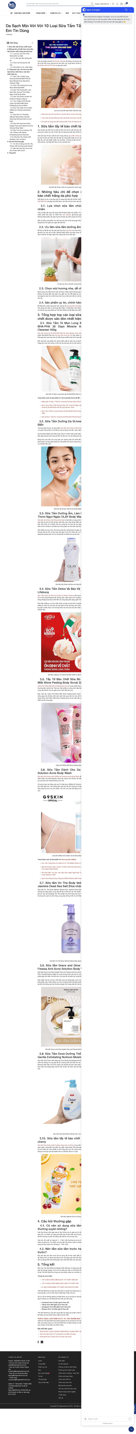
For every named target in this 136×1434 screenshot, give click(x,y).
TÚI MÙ (40, 1376)
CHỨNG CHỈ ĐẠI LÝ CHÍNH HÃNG (67, 1367)
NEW (67, 13)
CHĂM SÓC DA (55, 13)
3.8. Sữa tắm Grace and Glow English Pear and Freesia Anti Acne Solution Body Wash (21, 126)
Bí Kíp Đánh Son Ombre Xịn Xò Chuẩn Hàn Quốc (56, 1337)
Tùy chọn (134, 1409)
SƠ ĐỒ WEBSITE (63, 1364)
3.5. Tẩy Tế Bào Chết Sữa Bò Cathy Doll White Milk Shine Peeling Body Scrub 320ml (20, 103)
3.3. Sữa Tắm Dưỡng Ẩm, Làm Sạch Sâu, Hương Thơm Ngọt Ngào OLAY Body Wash (20, 92)
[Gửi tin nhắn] (130, 1419)
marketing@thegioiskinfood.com (18, 1371)
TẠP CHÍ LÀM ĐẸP (43, 1382)
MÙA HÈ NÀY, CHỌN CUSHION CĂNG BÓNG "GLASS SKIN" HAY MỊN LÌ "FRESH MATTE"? (69, 1331)
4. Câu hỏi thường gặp (15, 141)
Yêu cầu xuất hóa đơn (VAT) (67, 1388)
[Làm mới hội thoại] (126, 10)
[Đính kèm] (85, 1419)
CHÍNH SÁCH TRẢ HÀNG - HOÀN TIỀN (68, 1373)
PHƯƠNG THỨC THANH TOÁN (66, 1370)
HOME (40, 1361)
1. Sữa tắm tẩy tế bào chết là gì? (19, 47)
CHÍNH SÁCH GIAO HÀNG (65, 1376)
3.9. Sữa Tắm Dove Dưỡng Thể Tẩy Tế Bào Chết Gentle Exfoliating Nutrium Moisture (21, 132)
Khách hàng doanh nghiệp (66, 1392)
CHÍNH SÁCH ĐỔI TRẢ (64, 1379)
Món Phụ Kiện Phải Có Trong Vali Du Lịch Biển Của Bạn (58, 1334)
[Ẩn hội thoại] (131, 10)
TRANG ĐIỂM (40, 13)
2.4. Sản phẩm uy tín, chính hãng (21, 67)
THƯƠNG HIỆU (42, 1379)
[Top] (71, 49)
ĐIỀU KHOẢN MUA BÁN (65, 1385)
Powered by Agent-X (108, 1423)
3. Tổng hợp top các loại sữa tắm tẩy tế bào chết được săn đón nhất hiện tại (19, 71)
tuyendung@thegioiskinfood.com (19, 1379)
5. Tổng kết (11, 153)
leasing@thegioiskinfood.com (17, 1375)
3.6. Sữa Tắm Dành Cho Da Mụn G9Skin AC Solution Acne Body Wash (21, 110)
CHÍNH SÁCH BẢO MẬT (65, 1382)
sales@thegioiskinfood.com (17, 1365)
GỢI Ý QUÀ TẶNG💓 (79, 13)
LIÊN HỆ (60, 1398)
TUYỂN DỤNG (62, 1395)
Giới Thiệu (61, 1361)
